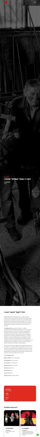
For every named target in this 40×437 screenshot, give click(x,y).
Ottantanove (9, 428)
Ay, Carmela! (25, 428)
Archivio (6, 177)
